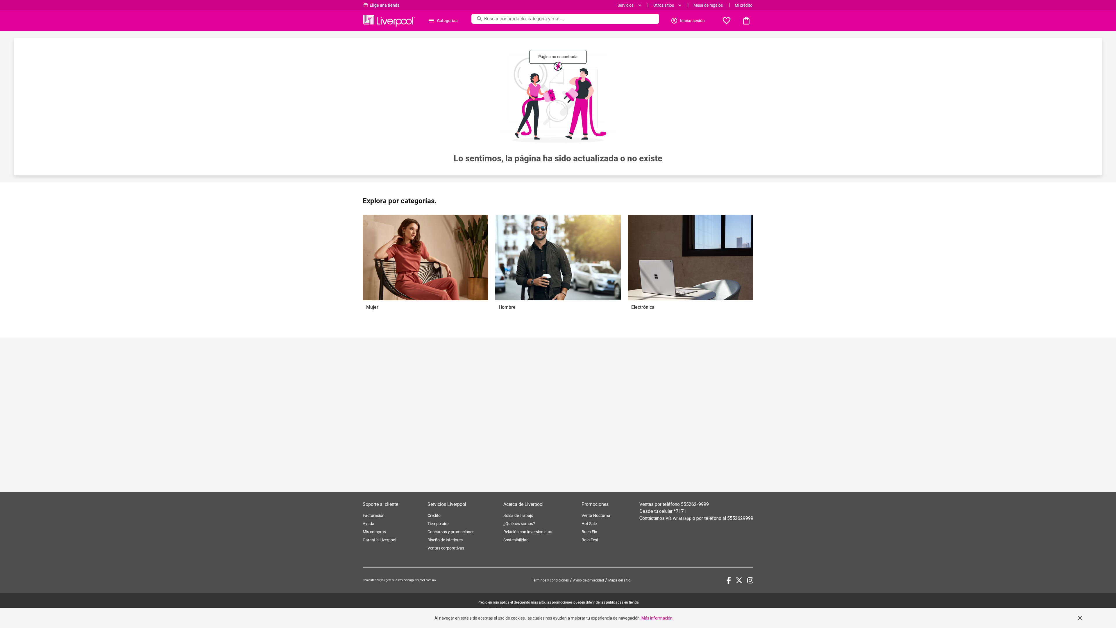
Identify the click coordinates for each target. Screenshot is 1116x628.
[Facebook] (729, 580)
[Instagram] (750, 580)
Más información (657, 618)
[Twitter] (739, 580)
